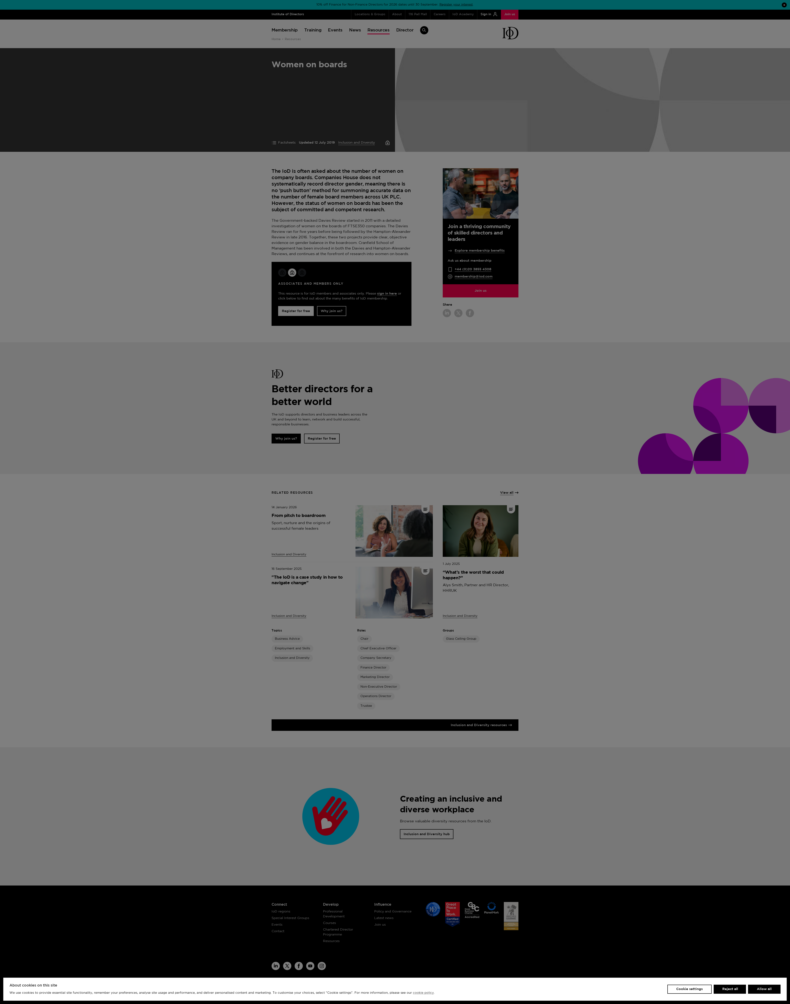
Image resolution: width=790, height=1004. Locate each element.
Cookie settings (689, 989)
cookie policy (423, 992)
